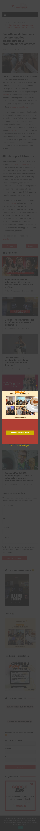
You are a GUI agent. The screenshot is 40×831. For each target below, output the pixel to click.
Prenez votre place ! (20, 433)
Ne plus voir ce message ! (20, 446)
